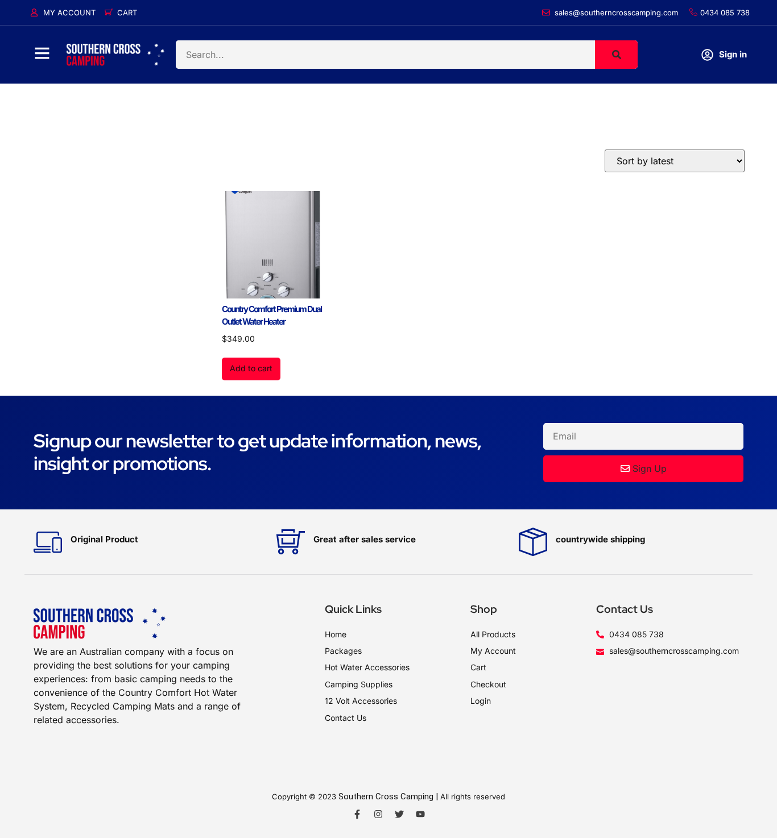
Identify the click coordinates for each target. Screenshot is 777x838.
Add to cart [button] (251, 368)
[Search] (616, 54)
